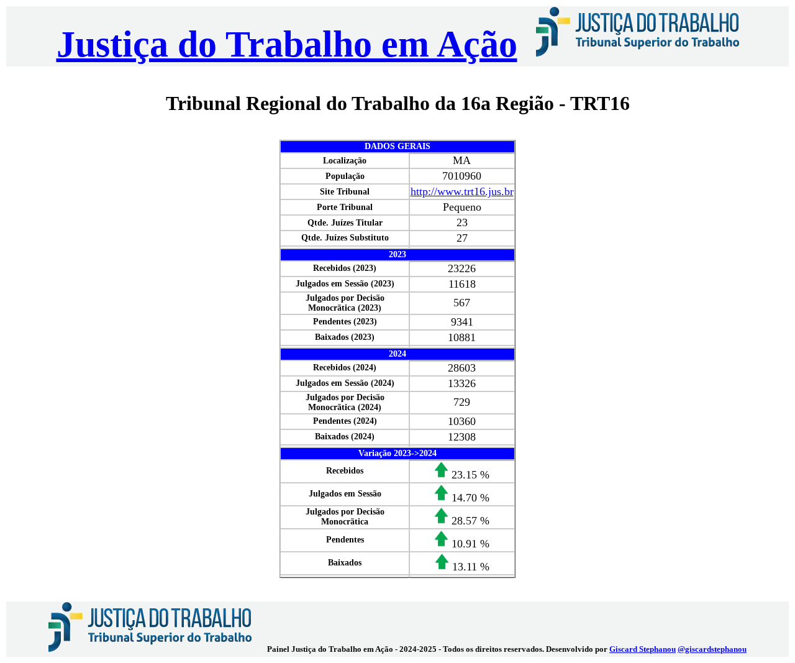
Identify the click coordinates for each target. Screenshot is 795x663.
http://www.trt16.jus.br (462, 191)
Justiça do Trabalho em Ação (287, 44)
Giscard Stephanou (642, 649)
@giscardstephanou (712, 649)
